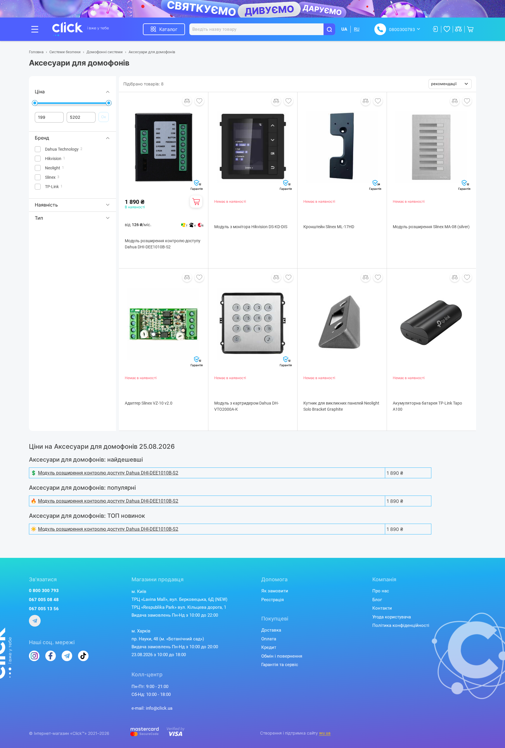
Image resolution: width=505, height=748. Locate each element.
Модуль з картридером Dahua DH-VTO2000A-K (246, 406)
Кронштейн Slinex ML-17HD (328, 226)
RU (356, 29)
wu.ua (325, 733)
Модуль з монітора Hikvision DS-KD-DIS (250, 226)
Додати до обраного (199, 101)
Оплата (268, 639)
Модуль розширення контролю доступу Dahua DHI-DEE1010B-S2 (162, 243)
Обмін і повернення (281, 656)
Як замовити (274, 591)
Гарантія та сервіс (279, 664)
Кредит (268, 647)
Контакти (382, 608)
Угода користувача (391, 617)
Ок (103, 116)
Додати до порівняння (187, 101)
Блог (377, 599)
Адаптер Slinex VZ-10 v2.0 (148, 403)
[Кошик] (196, 201)
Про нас (380, 591)
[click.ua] (80, 29)
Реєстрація (272, 599)
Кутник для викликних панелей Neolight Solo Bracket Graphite (341, 406)
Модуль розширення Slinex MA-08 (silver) (431, 226)
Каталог (168, 29)
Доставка (271, 630)
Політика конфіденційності (400, 625)
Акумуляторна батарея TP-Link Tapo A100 (427, 406)
